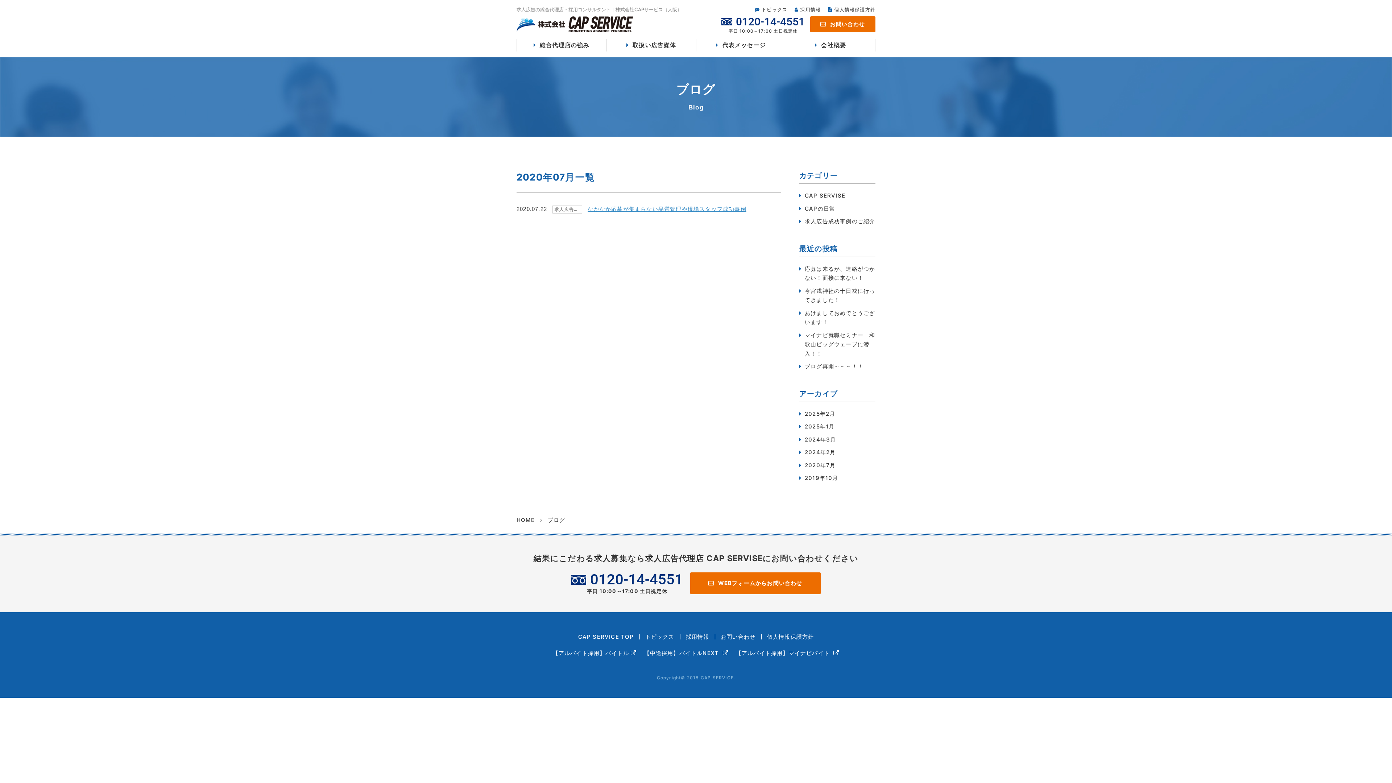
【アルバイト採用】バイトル (591, 653)
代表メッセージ (744, 45)
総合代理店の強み (565, 45)
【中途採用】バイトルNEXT (682, 653)
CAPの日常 (820, 208)
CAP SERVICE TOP (606, 636)
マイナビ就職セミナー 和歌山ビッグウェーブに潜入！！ (840, 344)
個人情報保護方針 (854, 9)
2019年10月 (821, 478)
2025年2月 (820, 413)
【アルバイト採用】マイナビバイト (784, 653)
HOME (526, 520)
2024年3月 (820, 439)
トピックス (774, 9)
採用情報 (810, 9)
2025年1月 (819, 426)
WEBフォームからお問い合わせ (760, 583)
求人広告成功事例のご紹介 (840, 221)
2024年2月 (820, 452)
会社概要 (833, 45)
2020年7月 (820, 465)
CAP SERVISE (825, 195)
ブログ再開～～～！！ (834, 366)
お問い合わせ (847, 24)
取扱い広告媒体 (654, 45)
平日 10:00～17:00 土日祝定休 (635, 583)
